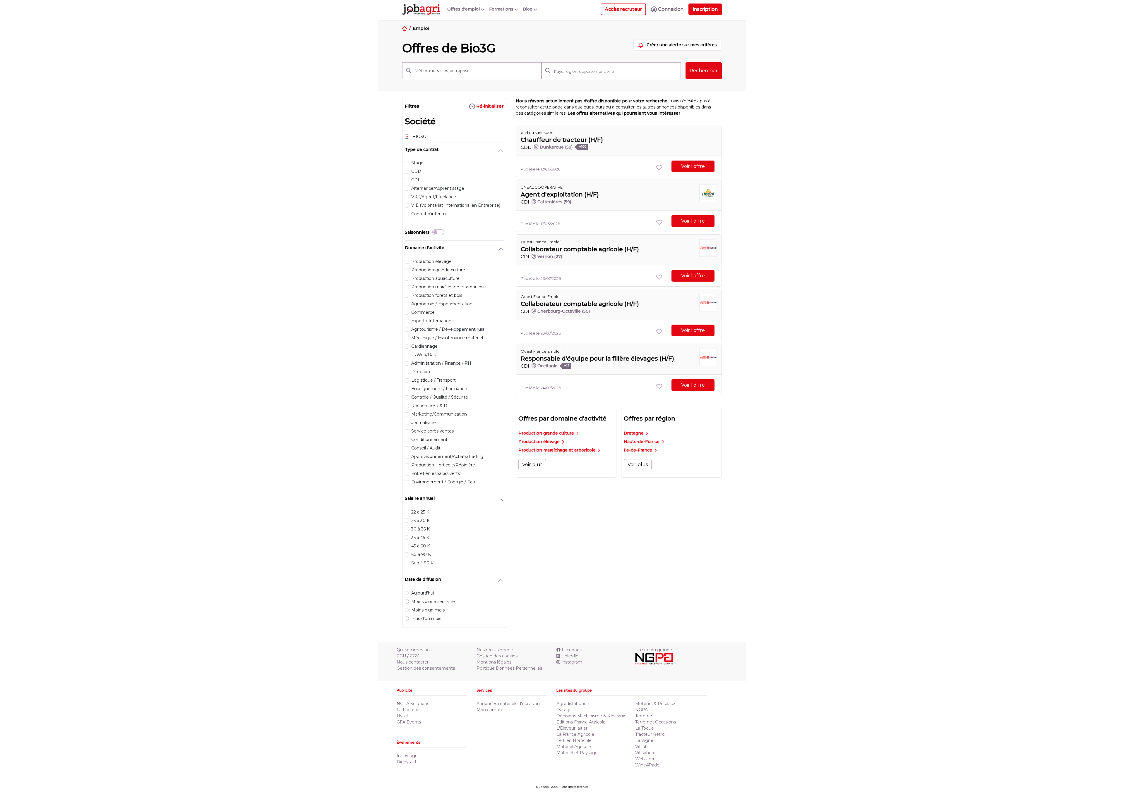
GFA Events (409, 722)
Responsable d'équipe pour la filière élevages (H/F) (597, 358)
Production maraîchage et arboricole (557, 450)
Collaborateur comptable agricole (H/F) (580, 249)
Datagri (564, 709)
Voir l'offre (693, 166)
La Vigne (644, 740)
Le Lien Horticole (574, 740)
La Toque (644, 728)
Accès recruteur (623, 9)
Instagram (571, 662)
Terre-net (644, 716)
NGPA (641, 709)
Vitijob (641, 746)
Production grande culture (546, 433)
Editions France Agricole (581, 722)
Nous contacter (413, 662)
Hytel (402, 716)
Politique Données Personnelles (509, 668)
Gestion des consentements (426, 668)
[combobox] (615, 71)
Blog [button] (528, 9)
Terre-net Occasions (655, 722)
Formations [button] (502, 9)
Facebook (572, 649)
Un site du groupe (653, 649)
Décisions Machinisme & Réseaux (590, 716)
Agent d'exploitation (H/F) (560, 194)
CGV (414, 656)
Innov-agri (407, 755)
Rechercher (704, 70)
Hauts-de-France (642, 441)
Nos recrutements (495, 649)
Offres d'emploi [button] (464, 9)
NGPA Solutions (413, 703)
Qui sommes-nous (415, 649)
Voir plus (532, 464)
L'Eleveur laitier (571, 728)
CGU (401, 656)
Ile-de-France (638, 450)
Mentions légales (494, 662)
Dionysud (406, 761)
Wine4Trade (647, 765)
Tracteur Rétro (650, 734)
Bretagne (634, 433)
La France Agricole (575, 734)
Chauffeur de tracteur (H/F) (562, 139)
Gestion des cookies (497, 656)
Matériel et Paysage (577, 752)
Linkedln (569, 656)
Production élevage (539, 441)
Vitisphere (645, 752)
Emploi (421, 28)
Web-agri (644, 758)
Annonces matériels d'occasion (508, 703)
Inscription (705, 9)
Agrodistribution (572, 703)
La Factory (407, 709)
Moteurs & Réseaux (655, 703)
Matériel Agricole (573, 746)
